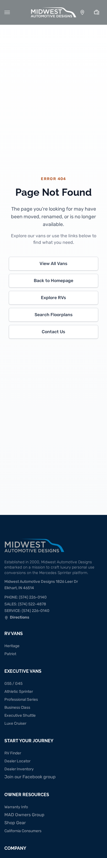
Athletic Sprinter (18, 691)
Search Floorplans (54, 314)
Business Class (17, 707)
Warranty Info (16, 807)
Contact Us (53, 331)
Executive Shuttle (20, 715)
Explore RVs (53, 297)
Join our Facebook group (30, 776)
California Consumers (22, 831)
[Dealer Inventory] (97, 12)
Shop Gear (15, 822)
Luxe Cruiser (15, 723)
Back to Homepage (53, 280)
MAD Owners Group (24, 814)
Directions (16, 618)
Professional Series (21, 699)
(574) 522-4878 (25, 604)
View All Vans (53, 263)
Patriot (10, 654)
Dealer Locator (17, 761)
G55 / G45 (13, 683)
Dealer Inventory (19, 769)
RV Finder (12, 753)
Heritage (11, 646)
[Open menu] (7, 12)
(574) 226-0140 (25, 597)
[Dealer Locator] (82, 12)
